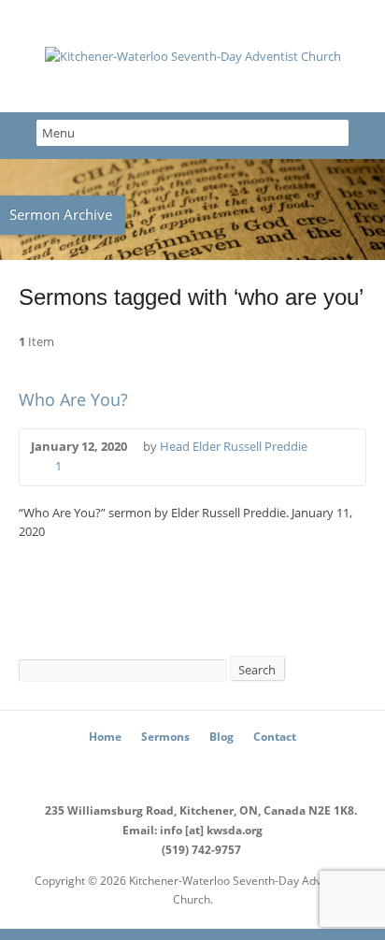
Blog (221, 737)
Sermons (165, 737)
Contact (274, 737)
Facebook (193, 769)
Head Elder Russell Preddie (233, 446)
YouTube (221, 769)
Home (105, 737)
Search (257, 669)
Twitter (165, 769)
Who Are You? (73, 399)
